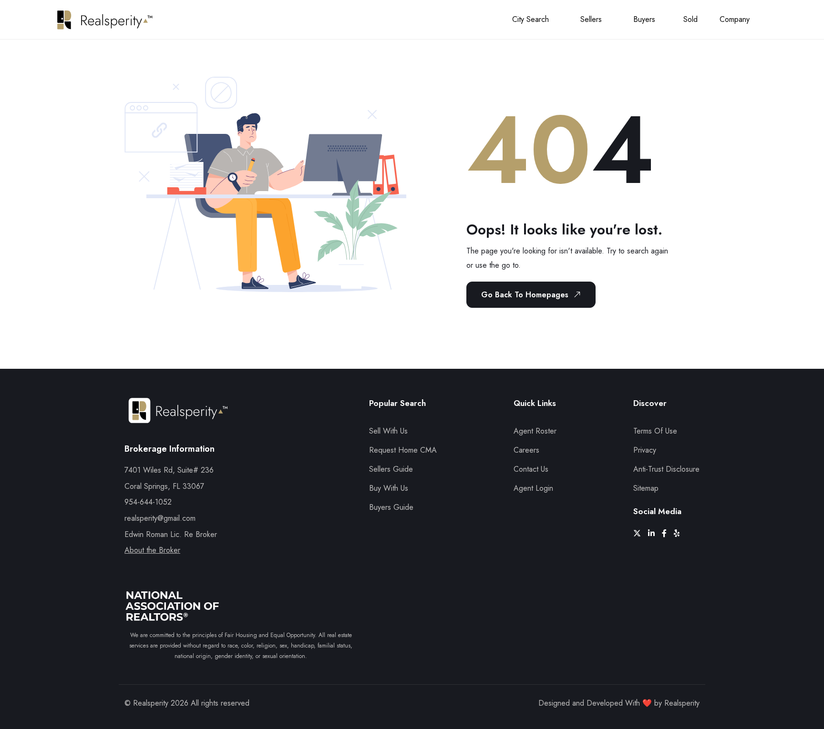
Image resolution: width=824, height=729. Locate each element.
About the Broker (152, 550)
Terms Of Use (655, 430)
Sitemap (646, 488)
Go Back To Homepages (524, 294)
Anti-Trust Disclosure (666, 469)
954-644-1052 (148, 501)
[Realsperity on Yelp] (680, 533)
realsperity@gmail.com (160, 518)
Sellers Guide (391, 469)
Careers (526, 450)
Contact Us (531, 469)
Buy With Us (388, 488)
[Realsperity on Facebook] (668, 533)
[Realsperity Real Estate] (178, 419)
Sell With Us (388, 430)
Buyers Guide (391, 507)
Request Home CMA (403, 450)
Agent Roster (535, 430)
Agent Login (533, 488)
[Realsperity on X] (640, 533)
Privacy (644, 450)
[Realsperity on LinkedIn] (655, 533)
